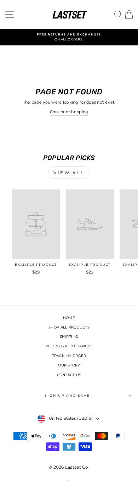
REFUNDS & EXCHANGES (68, 346)
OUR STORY (69, 365)
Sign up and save (67, 395)
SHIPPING (69, 336)
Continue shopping (69, 111)
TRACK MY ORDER (69, 355)
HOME (69, 317)
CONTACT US (69, 375)
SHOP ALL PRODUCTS (69, 327)
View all (69, 172)
